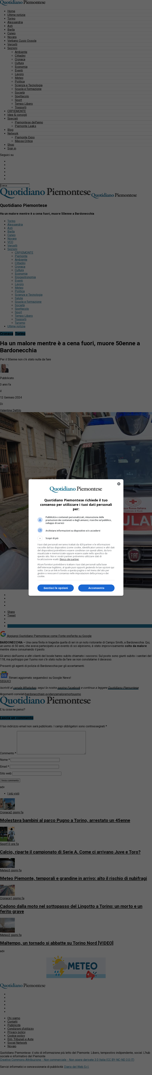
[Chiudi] (119, 484)
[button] (76, 538)
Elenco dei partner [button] (69, 559)
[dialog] (76, 537)
